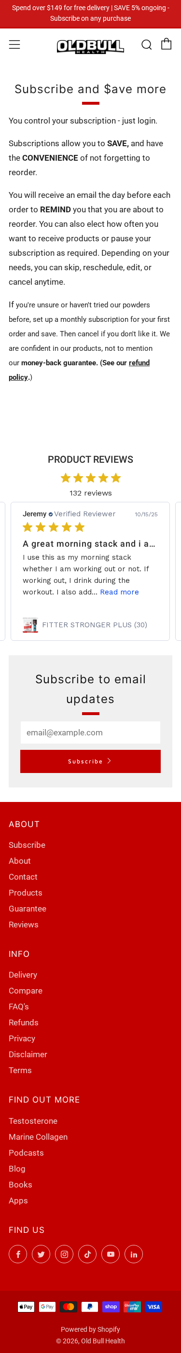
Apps (18, 1200)
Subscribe (85, 761)
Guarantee (27, 908)
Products (25, 892)
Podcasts (26, 1153)
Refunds (24, 1022)
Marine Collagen (38, 1137)
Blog (17, 1169)
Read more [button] (119, 592)
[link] (90, 625)
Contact (23, 877)
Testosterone (33, 1121)
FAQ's (19, 1006)
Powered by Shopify (90, 1329)
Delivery (23, 975)
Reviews (24, 924)
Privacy (22, 1038)
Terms (20, 1070)
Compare (25, 990)
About (20, 861)
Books (20, 1184)
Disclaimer (28, 1054)
